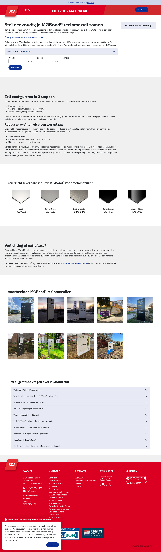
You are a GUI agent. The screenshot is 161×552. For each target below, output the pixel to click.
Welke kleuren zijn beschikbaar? (26, 415)
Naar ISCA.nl (141, 10)
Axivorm (148, 546)
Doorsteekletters (56, 511)
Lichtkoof (53, 477)
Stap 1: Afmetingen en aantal (19, 51)
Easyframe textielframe (59, 492)
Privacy (77, 486)
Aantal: (66, 58)
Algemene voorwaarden (85, 480)
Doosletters (54, 514)
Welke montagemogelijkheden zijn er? (28, 408)
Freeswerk (53, 489)
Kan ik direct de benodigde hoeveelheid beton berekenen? (36, 446)
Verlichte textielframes (59, 509)
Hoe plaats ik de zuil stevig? (24, 440)
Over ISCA (78, 477)
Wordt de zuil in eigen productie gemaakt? (30, 433)
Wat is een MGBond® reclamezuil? (27, 390)
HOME (27, 10)
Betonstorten (55, 517)
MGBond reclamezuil (58, 494)
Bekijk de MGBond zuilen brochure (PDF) (24, 37)
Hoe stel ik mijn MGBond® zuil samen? (29, 402)
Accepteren (53, 545)
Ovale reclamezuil (56, 497)
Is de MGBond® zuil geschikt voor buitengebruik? (33, 421)
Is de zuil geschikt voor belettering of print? (31, 427)
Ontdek (90, 2)
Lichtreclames (55, 480)
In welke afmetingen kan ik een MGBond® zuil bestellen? (36, 396)
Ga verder (15, 67)
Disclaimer (79, 483)
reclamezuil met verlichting (75, 263)
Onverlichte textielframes (60, 506)
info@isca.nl (30, 491)
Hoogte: (39, 58)
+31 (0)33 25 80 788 (33, 488)
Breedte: (12, 58)
